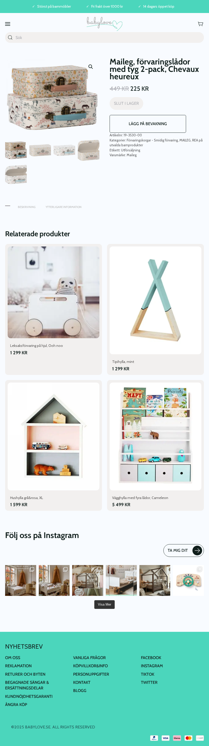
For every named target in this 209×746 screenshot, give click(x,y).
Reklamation (18, 665)
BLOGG (79, 690)
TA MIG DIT (178, 550)
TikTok (147, 674)
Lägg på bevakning (148, 123)
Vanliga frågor (89, 657)
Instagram (152, 665)
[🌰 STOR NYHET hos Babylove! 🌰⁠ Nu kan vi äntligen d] (155, 580)
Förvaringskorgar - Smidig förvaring (152, 140)
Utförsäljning (130, 150)
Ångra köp (16, 704)
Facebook (151, 657)
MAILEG (185, 140)
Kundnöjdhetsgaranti (29, 696)
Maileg (132, 155)
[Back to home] (104, 24)
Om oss (12, 657)
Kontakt (81, 682)
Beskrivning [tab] (26, 207)
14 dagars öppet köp (158, 6)
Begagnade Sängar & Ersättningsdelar (27, 685)
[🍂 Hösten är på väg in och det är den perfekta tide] (87, 580)
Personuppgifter (91, 674)
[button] (7, 24)
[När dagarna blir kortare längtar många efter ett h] (20, 580)
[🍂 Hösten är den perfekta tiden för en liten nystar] (54, 580)
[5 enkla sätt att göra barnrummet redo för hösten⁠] (121, 580)
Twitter (149, 682)
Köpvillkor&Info (90, 665)
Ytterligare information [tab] (64, 207)
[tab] (7, 204)
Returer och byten (25, 674)
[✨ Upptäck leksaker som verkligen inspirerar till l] (188, 580)
